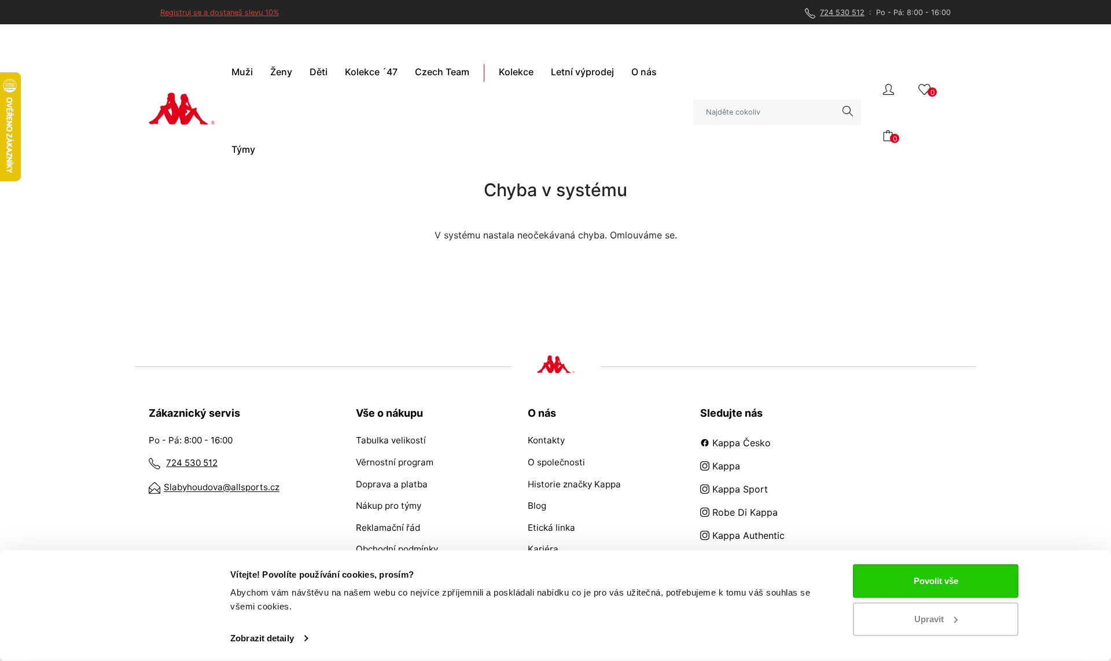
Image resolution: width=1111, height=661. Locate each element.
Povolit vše (936, 581)
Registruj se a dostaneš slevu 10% (219, 12)
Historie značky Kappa (574, 484)
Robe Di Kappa (743, 512)
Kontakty (546, 440)
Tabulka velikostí (391, 440)
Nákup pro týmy (388, 505)
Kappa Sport (738, 489)
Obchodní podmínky (397, 549)
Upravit (929, 618)
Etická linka (551, 527)
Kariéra (543, 549)
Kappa (724, 466)
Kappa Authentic (747, 535)
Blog (537, 505)
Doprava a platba (392, 484)
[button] (888, 88)
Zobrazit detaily (262, 638)
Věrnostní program (394, 462)
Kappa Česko (740, 443)
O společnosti (556, 462)
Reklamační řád (388, 527)
